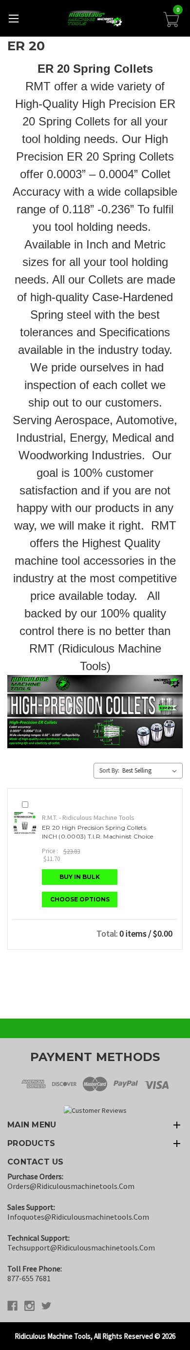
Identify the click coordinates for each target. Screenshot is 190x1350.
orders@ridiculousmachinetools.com (70, 1186)
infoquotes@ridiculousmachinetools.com (78, 1217)
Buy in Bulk (79, 876)
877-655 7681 (29, 1278)
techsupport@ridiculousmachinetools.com (81, 1247)
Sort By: (109, 770)
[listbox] (151, 770)
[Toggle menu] (13, 18)
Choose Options (80, 899)
